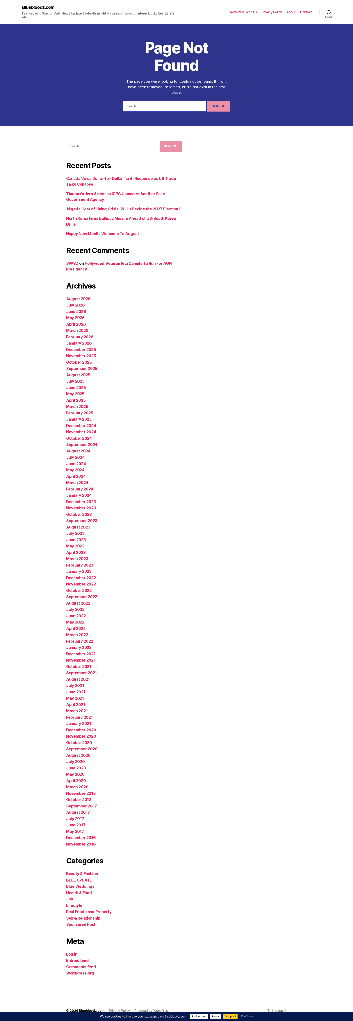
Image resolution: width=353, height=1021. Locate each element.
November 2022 (81, 584)
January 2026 (79, 343)
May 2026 (75, 318)
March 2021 (77, 711)
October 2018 (79, 799)
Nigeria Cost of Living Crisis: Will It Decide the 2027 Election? (123, 209)
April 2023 (75, 552)
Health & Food (79, 893)
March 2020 (77, 787)
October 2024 (79, 438)
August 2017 (78, 812)
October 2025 (79, 362)
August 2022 (78, 603)
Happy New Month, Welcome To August (102, 233)
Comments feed (81, 967)
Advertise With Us (243, 12)
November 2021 (81, 660)
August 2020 (78, 755)
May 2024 (75, 470)
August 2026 (78, 299)
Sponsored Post (80, 924)
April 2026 (76, 324)
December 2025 (81, 349)
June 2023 (76, 540)
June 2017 (75, 825)
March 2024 (77, 482)
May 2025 (75, 394)
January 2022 (79, 647)
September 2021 (81, 673)
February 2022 (79, 641)
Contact (306, 12)
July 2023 (75, 533)
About (291, 12)
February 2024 (79, 489)
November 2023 (81, 508)
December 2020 (81, 730)
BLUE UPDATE (79, 880)
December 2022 (81, 578)
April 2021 (75, 704)
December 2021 (81, 654)
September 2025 (81, 368)
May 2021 (75, 698)
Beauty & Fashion (82, 873)
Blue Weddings (80, 886)
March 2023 (77, 558)
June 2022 (76, 616)
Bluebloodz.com (38, 7)
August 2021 (78, 679)
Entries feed (77, 960)
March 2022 (77, 635)
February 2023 (79, 565)
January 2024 (79, 495)
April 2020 (76, 780)
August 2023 (78, 527)
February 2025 (79, 413)
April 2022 (75, 628)
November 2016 (81, 844)
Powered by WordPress (152, 1011)
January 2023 (79, 571)
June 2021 (75, 692)
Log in (71, 954)
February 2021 (79, 717)
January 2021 (78, 723)
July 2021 (75, 685)
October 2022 (79, 590)
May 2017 (75, 831)
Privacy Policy (272, 12)
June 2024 (76, 463)
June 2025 (76, 387)
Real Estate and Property (89, 911)
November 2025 (81, 356)
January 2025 (79, 419)
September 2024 (81, 444)
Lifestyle (74, 905)
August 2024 (78, 451)
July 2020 (75, 761)
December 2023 (81, 501)
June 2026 (76, 311)
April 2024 (76, 476)
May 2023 (75, 546)
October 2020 (79, 742)
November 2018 (81, 793)
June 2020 (76, 768)
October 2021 (78, 666)
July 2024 (75, 457)
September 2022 (81, 596)
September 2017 (81, 806)
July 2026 (75, 305)
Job (69, 899)
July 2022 (75, 609)
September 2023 (81, 520)
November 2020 (81, 736)
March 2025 (77, 406)
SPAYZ (72, 263)
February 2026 (79, 337)
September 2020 (81, 749)
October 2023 (79, 514)
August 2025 (78, 375)
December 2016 (81, 837)
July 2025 (75, 381)
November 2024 (81, 432)
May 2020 (75, 774)
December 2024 (81, 425)
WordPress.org (80, 973)
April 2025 (75, 400)
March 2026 (77, 330)
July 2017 (75, 818)
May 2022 (75, 622)
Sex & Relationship (83, 918)
